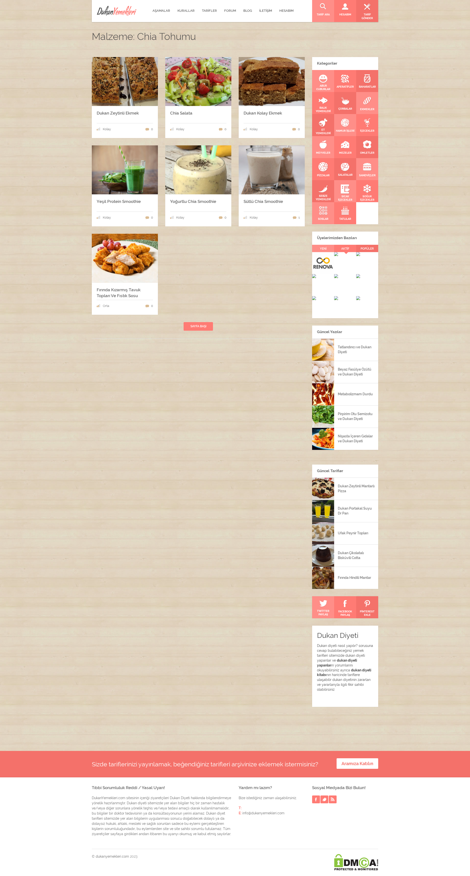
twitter (324, 799)
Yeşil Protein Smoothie (119, 201)
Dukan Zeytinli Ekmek (118, 113)
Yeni (323, 248)
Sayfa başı (198, 326)
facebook (316, 799)
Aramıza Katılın (357, 763)
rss (333, 799)
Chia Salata (181, 113)
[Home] (117, 10)
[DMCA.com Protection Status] (356, 862)
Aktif (345, 248)
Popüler (367, 248)
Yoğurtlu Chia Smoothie (193, 201)
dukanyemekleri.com (112, 856)
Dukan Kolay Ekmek (263, 113)
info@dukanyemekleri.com (263, 813)
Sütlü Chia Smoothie (263, 201)
